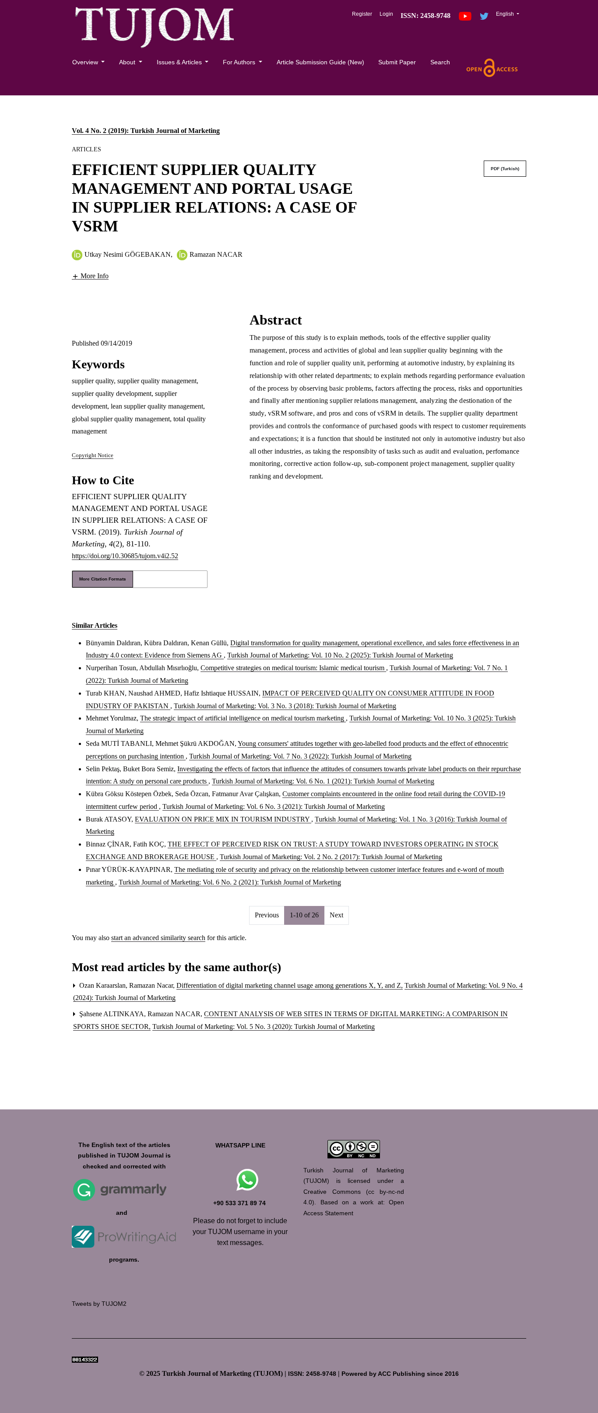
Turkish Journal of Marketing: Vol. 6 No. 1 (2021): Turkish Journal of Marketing (323, 781)
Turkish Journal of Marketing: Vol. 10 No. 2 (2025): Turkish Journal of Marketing (340, 655)
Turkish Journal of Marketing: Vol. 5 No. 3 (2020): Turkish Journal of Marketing (263, 1026)
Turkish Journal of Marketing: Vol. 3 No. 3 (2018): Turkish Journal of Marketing (285, 706)
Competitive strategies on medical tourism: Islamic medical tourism (293, 668)
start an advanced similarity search (158, 937)
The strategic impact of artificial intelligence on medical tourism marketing (243, 718)
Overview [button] (86, 62)
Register (362, 14)
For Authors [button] (240, 62)
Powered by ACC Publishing (383, 1374)
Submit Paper (397, 62)
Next (336, 915)
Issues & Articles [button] (180, 62)
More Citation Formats (102, 579)
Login (386, 14)
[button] (90, 276)
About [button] (128, 62)
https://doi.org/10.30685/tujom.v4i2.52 (125, 556)
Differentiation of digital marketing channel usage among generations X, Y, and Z (289, 985)
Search (440, 62)
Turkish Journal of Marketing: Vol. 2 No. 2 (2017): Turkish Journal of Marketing (331, 856)
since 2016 (443, 1374)
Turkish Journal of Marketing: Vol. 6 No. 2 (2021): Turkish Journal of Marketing (230, 882)
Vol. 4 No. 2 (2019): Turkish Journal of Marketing (146, 130)
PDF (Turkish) (505, 168)
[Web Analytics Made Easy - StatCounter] (85, 1359)
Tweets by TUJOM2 (99, 1304)
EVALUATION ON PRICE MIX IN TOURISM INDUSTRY (223, 819)
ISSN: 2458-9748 (312, 1374)
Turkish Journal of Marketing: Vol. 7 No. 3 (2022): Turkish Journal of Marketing (300, 756)
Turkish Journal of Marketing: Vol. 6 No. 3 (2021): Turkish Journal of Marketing (273, 806)
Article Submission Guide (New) (320, 62)
